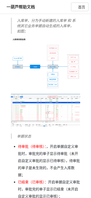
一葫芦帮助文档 (21, 7)
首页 (81, 6)
